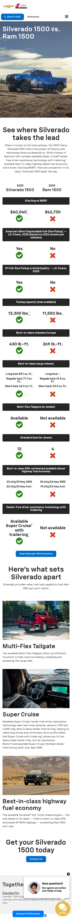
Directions (33, 17)
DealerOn (25, 897)
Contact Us (36, 859)
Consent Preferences (28, 914)
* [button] (65, 160)
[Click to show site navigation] (66, 17)
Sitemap (35, 897)
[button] (12, 17)
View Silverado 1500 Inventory (36, 554)
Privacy (44, 897)
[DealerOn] (11, 893)
